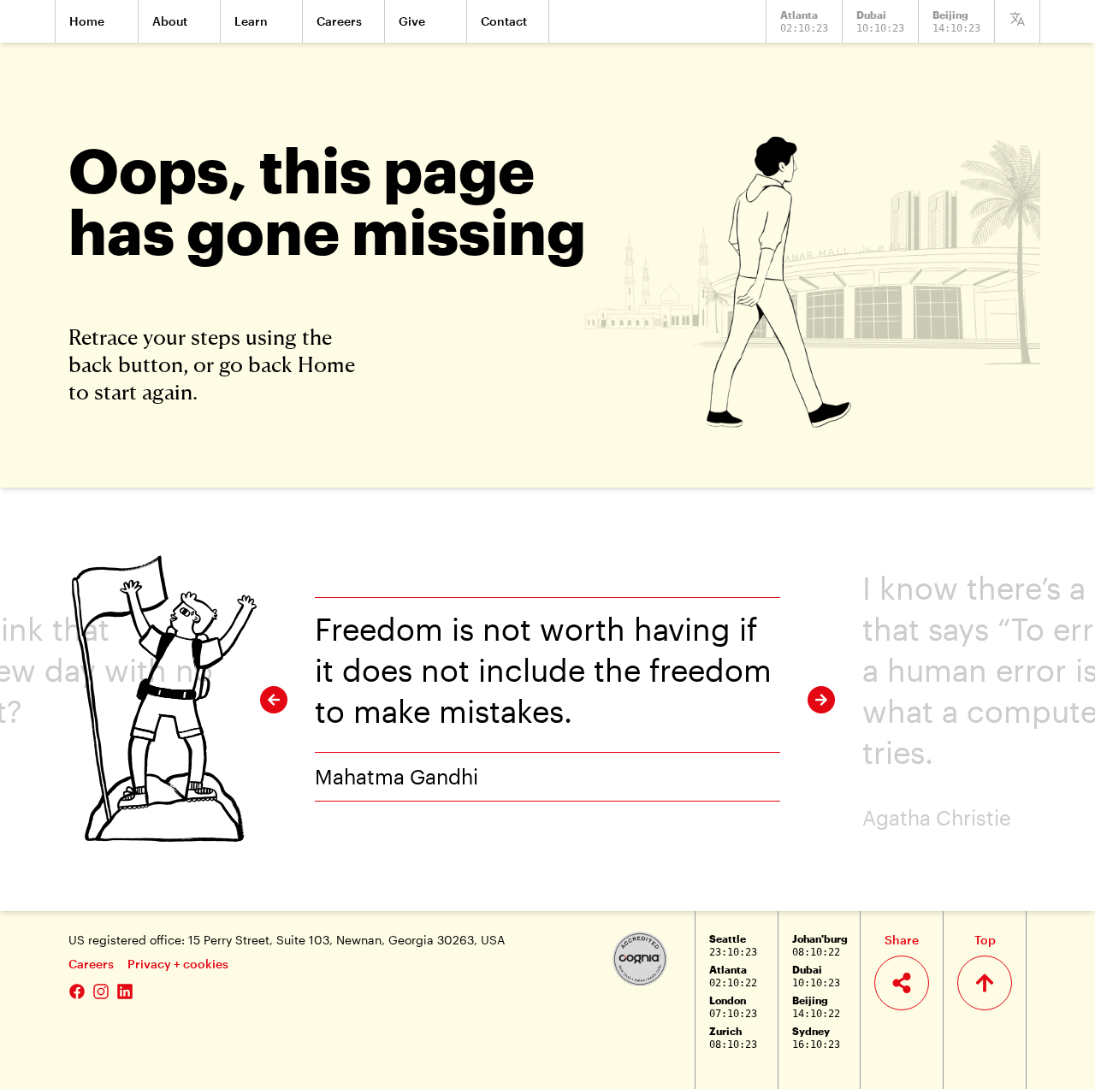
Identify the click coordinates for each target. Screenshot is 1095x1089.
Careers (91, 963)
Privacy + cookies (177, 963)
